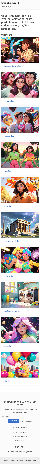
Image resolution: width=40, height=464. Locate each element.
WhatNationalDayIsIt (10, 3)
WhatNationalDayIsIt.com (26, 460)
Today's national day (20, 432)
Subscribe (13, 421)
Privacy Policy (20, 440)
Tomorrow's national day (20, 436)
